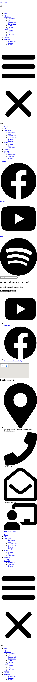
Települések (7, 17)
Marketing (7, 36)
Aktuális (10, 31)
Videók (6, 29)
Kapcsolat (7, 39)
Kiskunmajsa (11, 18)
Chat (9, 32)
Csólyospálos (12, 24)
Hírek (5, 15)
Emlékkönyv (11, 34)
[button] (18, 86)
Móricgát (10, 27)
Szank (9, 20)
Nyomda (6, 37)
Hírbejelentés (11, 41)
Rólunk (6, 13)
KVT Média (3, 2)
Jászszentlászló (12, 22)
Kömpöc (10, 25)
